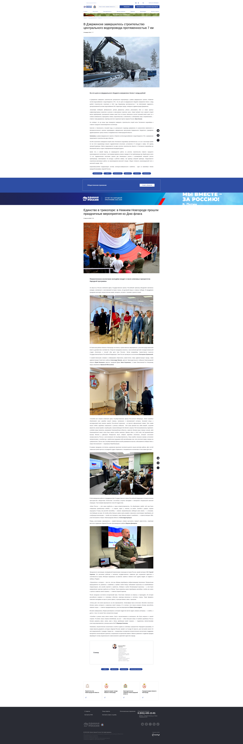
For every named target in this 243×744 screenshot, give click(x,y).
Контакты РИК (88, 715)
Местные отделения (121, 11)
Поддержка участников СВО (121, 14)
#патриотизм (124, 669)
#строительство (117, 173)
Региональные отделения (127, 711)
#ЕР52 (105, 669)
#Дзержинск (127, 173)
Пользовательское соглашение (91, 735)
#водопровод (146, 173)
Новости (100, 18)
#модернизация (97, 173)
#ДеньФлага (114, 669)
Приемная (133, 11)
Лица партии (95, 11)
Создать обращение (147, 185)
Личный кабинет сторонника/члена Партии (147, 6)
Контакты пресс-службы (109, 715)
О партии (85, 11)
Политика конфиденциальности (91, 736)
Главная (85, 18)
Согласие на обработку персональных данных (94, 739)
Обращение (126, 6)
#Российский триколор (136, 669)
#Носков (137, 173)
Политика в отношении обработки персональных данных (97, 738)
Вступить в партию (155, 11)
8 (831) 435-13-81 (146, 713)
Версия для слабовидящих (154, 2)
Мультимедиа (143, 11)
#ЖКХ (107, 173)
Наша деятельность (107, 11)
